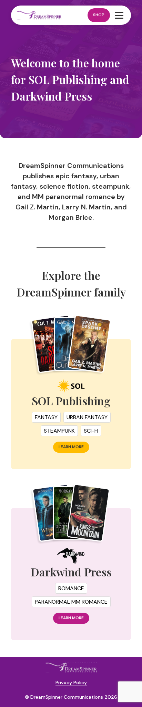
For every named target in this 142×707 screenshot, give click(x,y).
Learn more (71, 447)
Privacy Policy (71, 682)
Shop (98, 15)
